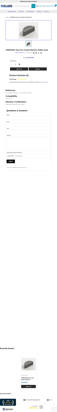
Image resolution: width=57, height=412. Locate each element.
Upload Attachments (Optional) (14, 152)
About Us (39, 11)
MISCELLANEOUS (19, 52)
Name (8, 115)
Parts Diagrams (30, 11)
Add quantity (13, 60)
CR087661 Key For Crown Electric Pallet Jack (21, 17)
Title (8, 128)
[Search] (33, 6)
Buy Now (38, 69)
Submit (11, 161)
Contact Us (46, 11)
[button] (19, 404)
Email (8, 121)
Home (7, 17)
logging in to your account (41, 82)
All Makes (21, 11)
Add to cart (19, 69)
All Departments (12, 11)
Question (9, 135)
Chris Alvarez (35, 406)
